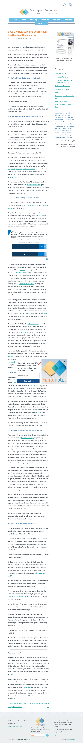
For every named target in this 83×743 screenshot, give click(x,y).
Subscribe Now (28, 381)
